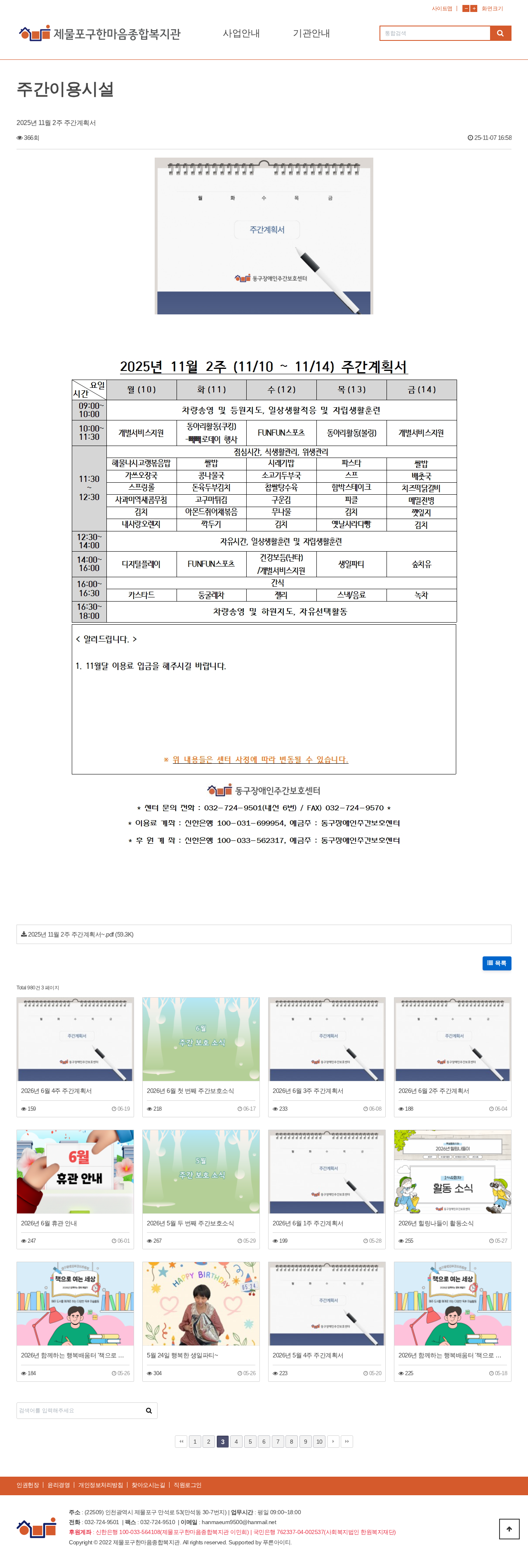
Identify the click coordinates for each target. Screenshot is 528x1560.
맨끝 (347, 1441)
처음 (181, 1441)
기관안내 (311, 33)
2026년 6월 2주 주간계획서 (433, 1090)
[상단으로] (509, 1529)
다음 (333, 1441)
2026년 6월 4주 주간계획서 (56, 1090)
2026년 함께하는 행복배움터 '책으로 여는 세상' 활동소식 (75, 1355)
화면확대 (473, 8)
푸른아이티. (277, 1542)
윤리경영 (58, 1485)
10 (319, 1441)
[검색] (500, 33)
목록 (500, 963)
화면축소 (465, 8)
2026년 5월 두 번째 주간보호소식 (190, 1223)
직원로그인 (188, 1485)
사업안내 (241, 33)
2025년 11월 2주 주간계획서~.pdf (71, 934)
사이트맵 (442, 8)
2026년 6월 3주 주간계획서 (308, 1090)
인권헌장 (27, 1485)
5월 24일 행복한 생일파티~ (182, 1355)
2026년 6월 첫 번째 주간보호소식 (190, 1090)
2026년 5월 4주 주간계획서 (308, 1355)
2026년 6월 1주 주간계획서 (308, 1223)
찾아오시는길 (148, 1485)
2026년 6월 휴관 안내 (49, 1223)
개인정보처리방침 (100, 1485)
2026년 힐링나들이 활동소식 (436, 1223)
